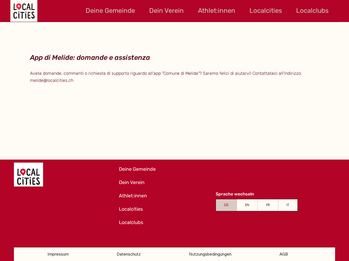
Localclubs (131, 222)
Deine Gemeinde (137, 169)
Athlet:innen (133, 196)
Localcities (131, 209)
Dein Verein (132, 182)
